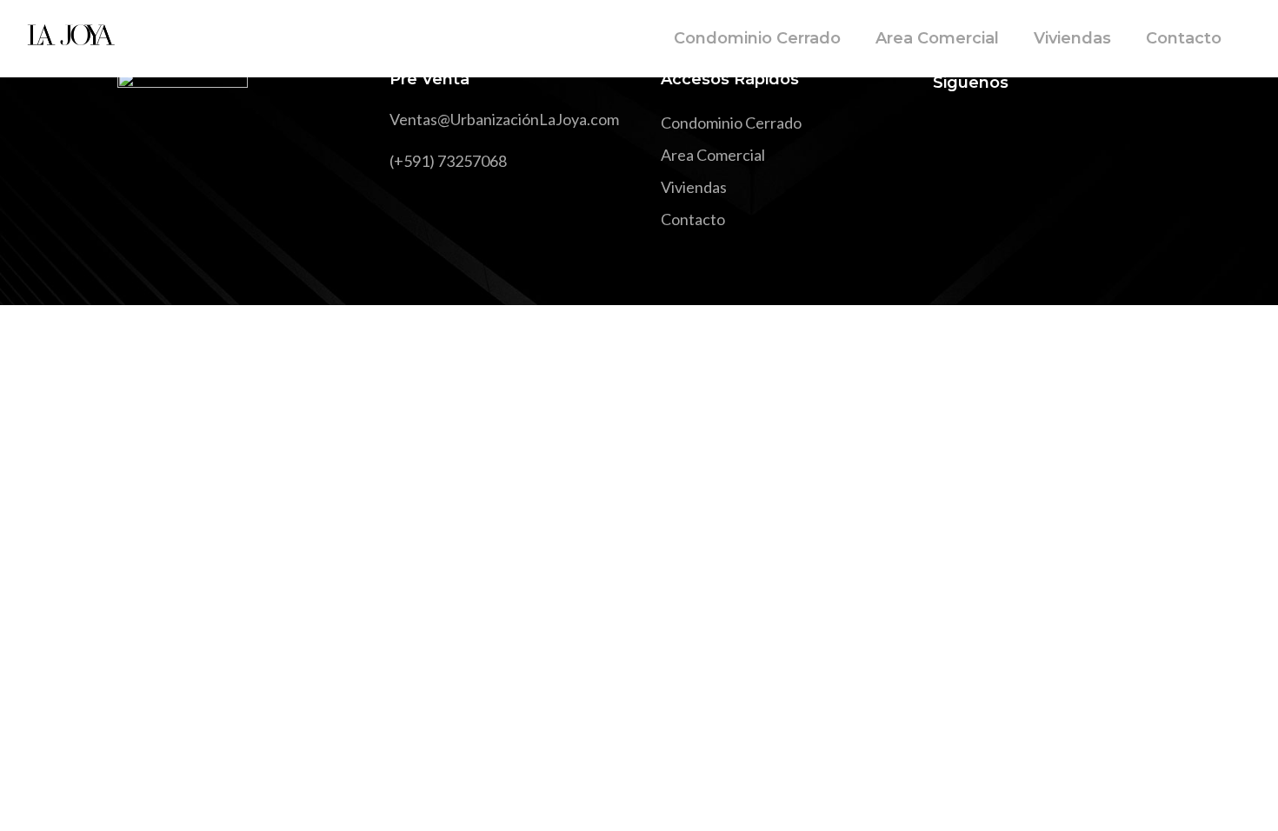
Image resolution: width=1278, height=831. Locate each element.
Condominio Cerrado (731, 122)
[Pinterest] (1040, 132)
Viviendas (694, 186)
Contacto (693, 219)
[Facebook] (946, 132)
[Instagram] (1008, 132)
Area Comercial (713, 154)
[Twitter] (977, 132)
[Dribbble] (1071, 132)
